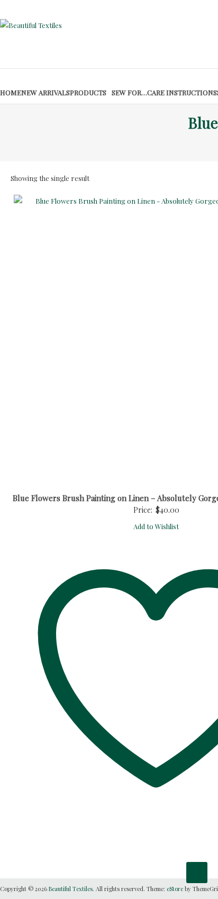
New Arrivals (45, 92)
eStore (175, 889)
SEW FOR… (129, 92)
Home (10, 92)
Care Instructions (182, 92)
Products (88, 92)
